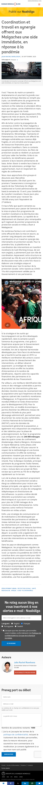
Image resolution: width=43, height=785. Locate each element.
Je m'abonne (11, 643)
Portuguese (8, 626)
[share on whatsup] (32, 783)
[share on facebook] (10, 783)
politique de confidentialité (15, 734)
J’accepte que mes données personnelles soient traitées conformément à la (23, 634)
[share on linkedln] (25, 783)
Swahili (20, 626)
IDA (8, 777)
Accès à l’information (13, 765)
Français (13, 60)
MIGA (16, 777)
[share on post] (18, 783)
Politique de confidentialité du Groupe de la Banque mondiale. (23, 635)
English (17, 623)
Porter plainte (6, 768)
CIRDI (21, 777)
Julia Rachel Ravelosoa (11, 56)
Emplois (23, 765)
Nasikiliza (28, 11)
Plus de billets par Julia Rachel (25, 672)
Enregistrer (8, 754)
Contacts (30, 765)
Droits (3, 765)
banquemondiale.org (34, 0)
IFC (12, 777)
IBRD (3, 777)
